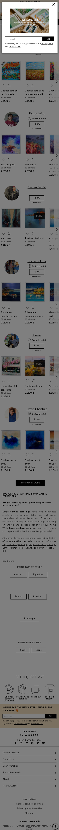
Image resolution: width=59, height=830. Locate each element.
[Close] (53, 4)
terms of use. (14, 46)
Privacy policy (47, 43)
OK (48, 38)
